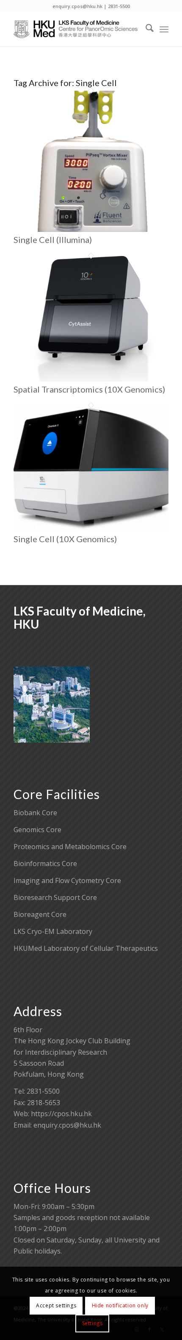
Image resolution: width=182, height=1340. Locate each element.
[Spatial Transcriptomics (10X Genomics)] (91, 379)
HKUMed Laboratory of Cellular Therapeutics (86, 948)
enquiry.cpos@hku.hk (67, 1125)
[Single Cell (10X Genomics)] (91, 528)
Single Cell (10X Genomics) (65, 539)
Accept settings (56, 1305)
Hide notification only (120, 1305)
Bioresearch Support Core (55, 897)
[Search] (145, 29)
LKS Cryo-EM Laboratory (53, 931)
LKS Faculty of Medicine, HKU (80, 617)
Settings (92, 1323)
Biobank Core (35, 812)
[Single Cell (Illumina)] (91, 229)
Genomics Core (37, 829)
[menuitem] (145, 29)
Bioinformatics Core (45, 863)
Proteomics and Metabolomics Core (70, 846)
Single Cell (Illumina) (53, 239)
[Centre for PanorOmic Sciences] (75, 29)
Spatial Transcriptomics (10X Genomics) (89, 389)
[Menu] (164, 29)
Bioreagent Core (40, 914)
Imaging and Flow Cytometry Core (67, 880)
